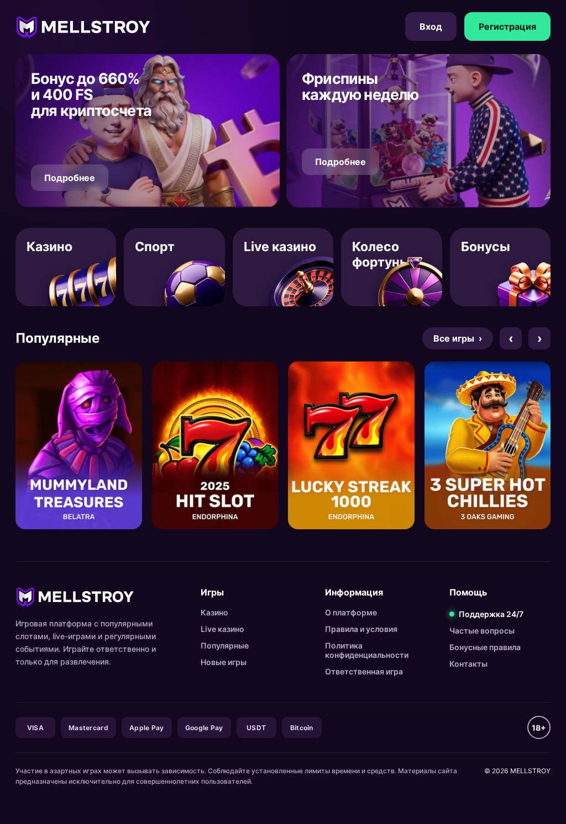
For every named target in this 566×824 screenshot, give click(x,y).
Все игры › (457, 338)
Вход (431, 26)
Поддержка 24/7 (491, 614)
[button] (147, 131)
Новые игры (224, 662)
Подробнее (69, 177)
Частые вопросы (482, 630)
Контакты (468, 663)
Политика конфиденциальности (366, 650)
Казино (214, 612)
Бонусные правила (485, 647)
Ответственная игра (364, 671)
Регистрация (507, 26)
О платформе (351, 612)
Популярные (225, 645)
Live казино (222, 629)
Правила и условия (361, 629)
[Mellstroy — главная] (83, 26)
